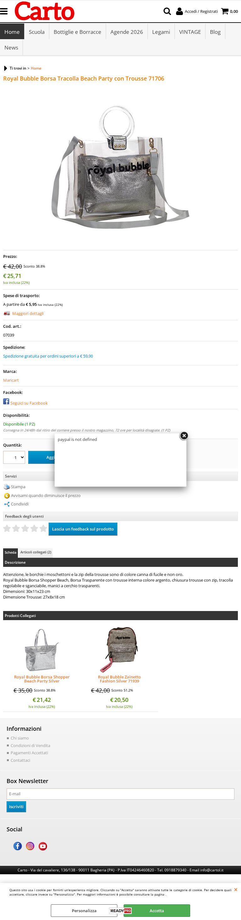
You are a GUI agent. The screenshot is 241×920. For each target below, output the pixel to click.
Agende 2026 (126, 31)
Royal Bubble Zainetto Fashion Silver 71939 (119, 679)
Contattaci (20, 760)
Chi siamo (20, 738)
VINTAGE (190, 31)
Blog (215, 31)
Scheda (10, 552)
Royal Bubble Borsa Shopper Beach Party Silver (42, 679)
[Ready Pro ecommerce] (120, 910)
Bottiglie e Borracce (77, 31)
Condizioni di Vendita (30, 745)
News (11, 47)
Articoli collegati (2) (35, 552)
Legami (161, 31)
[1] (15, 458)
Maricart (11, 380)
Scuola (37, 31)
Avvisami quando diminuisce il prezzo (46, 495)
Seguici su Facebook (29, 403)
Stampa (18, 486)
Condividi (20, 504)
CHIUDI (236, 889)
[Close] (184, 436)
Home (12, 31)
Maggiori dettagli (28, 313)
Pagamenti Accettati (29, 752)
